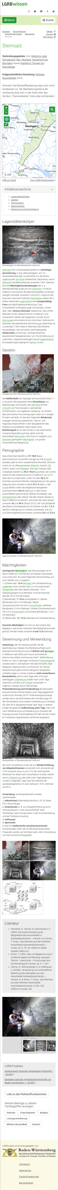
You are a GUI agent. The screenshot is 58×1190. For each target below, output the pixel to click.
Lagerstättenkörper (20, 196)
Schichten (20, 279)
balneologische (47, 660)
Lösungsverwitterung (17, 1118)
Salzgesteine (29, 34)
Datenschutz (25, 1170)
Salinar (33, 342)
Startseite (6, 31)
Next (53, 1045)
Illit (49, 465)
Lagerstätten (26, 301)
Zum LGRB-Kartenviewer (43, 180)
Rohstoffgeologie (19, 31)
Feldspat (24, 468)
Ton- (51, 509)
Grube (5, 487)
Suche (49, 20)
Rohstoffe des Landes (13, 34)
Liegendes (7, 586)
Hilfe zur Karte (9, 180)
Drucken (49, 34)
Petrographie (17, 203)
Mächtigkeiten (18, 206)
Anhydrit (6, 408)
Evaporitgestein (27, 1112)
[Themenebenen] (7, 119)
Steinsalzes (36, 298)
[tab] (29, 189)
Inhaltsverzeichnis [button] (18, 189)
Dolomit (35, 465)
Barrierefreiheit (26, 1183)
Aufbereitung (20, 679)
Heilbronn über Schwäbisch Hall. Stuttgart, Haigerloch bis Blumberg (25, 60)
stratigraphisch (9, 497)
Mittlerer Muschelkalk (17, 1124)
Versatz (29, 682)
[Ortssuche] (52, 109)
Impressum (24, 1164)
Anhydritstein (35, 605)
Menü (10, 20)
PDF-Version (48, 37)
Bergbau (44, 1112)
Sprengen (49, 651)
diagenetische (47, 339)
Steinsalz (6, 270)
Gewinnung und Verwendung (25, 209)
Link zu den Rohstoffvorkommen (27, 1094)
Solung (5, 320)
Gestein (14, 200)
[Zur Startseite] (14, 3)
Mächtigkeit (28, 439)
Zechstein (7, 282)
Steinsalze (20, 436)
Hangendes (7, 589)
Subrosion (37, 289)
